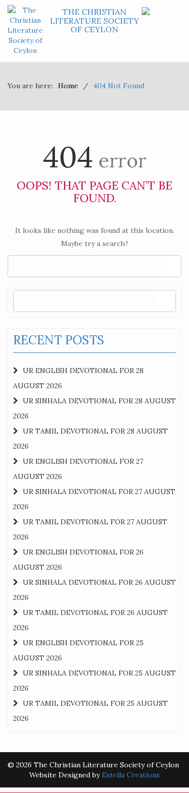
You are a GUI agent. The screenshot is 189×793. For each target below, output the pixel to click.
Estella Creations (131, 774)
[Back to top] (161, 765)
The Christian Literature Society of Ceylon (94, 20)
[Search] (171, 266)
